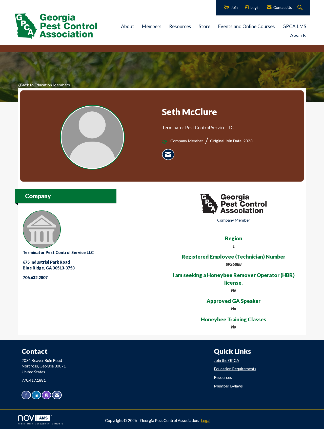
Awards (298, 35)
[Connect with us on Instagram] (46, 395)
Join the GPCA (226, 360)
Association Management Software (40, 423)
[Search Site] (300, 8)
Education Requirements (235, 368)
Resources (180, 26)
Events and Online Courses (246, 26)
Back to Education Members (45, 84)
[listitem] (168, 154)
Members (151, 26)
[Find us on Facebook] (26, 395)
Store (204, 26)
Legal (205, 420)
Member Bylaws (228, 385)
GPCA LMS (294, 26)
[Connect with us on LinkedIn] (36, 395)
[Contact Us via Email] (57, 395)
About (127, 26)
